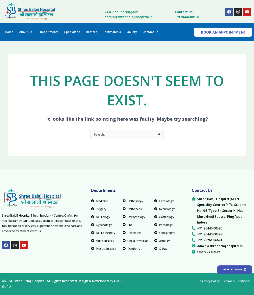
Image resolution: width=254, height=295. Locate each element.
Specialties (72, 32)
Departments (49, 32)
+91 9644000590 (187, 17)
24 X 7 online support (121, 12)
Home (9, 32)
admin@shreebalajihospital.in (129, 17)
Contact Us (183, 12)
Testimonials (112, 32)
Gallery (132, 32)
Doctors (91, 32)
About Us (25, 32)
